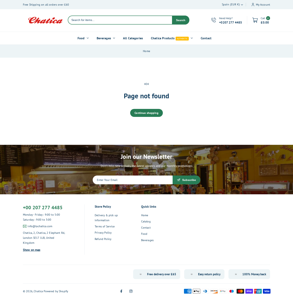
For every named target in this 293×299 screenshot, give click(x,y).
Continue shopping (146, 113)
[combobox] (120, 20)
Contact (146, 227)
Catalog (146, 221)
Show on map (31, 250)
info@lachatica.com (40, 226)
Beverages (147, 240)
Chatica (38, 291)
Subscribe (189, 180)
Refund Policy (103, 239)
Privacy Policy (103, 232)
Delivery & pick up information (106, 217)
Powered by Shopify (56, 291)
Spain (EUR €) (231, 4)
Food (144, 234)
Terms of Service (105, 226)
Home (146, 51)
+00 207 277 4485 (43, 207)
